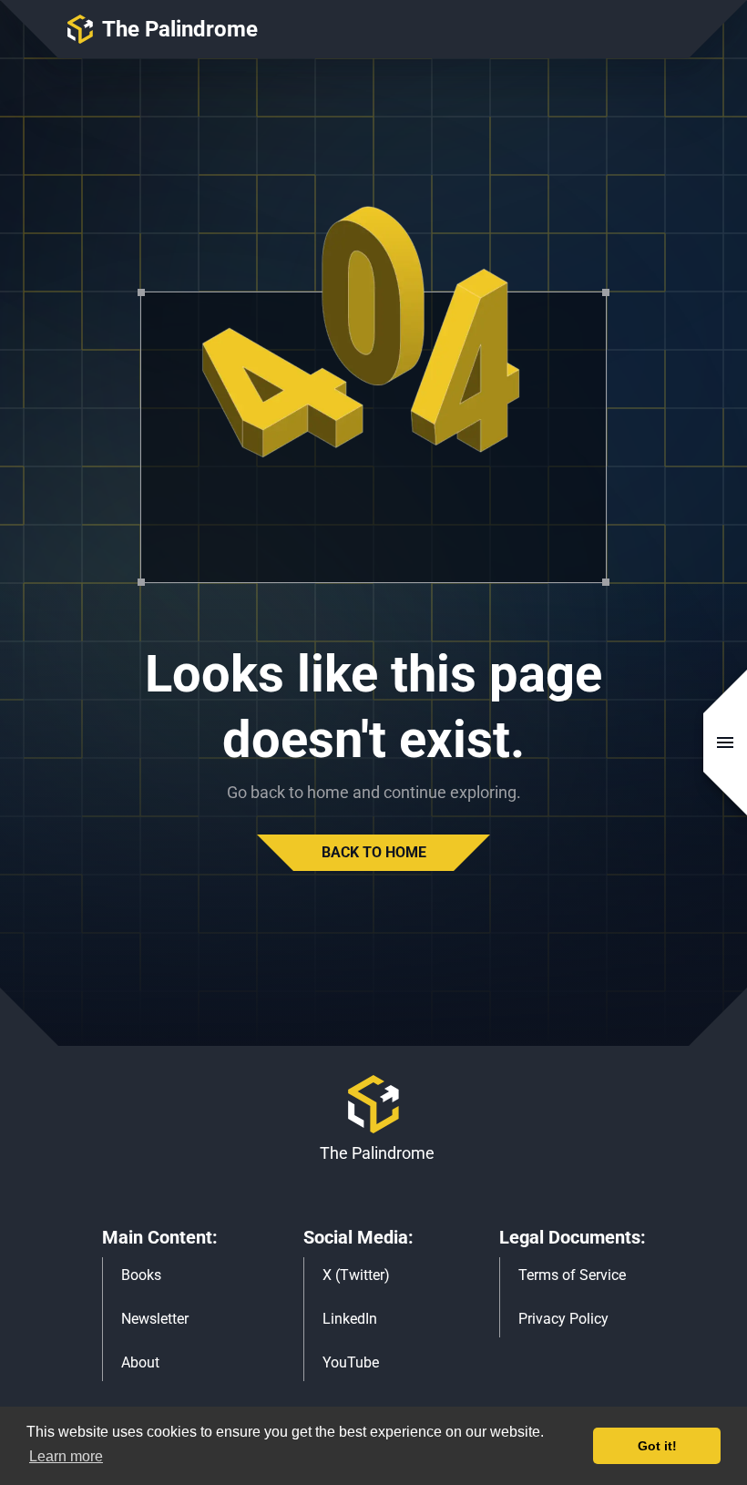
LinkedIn (349, 1318)
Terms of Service (572, 1275)
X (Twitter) (356, 1275)
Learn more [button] (66, 1456)
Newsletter (155, 1318)
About (140, 1362)
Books (141, 1275)
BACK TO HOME (374, 852)
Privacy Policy (563, 1318)
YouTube (350, 1362)
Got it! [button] (657, 1446)
